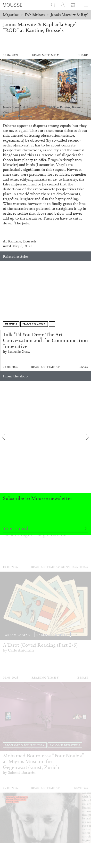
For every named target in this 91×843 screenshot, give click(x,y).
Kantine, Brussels (22, 241)
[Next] (87, 295)
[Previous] (3, 295)
